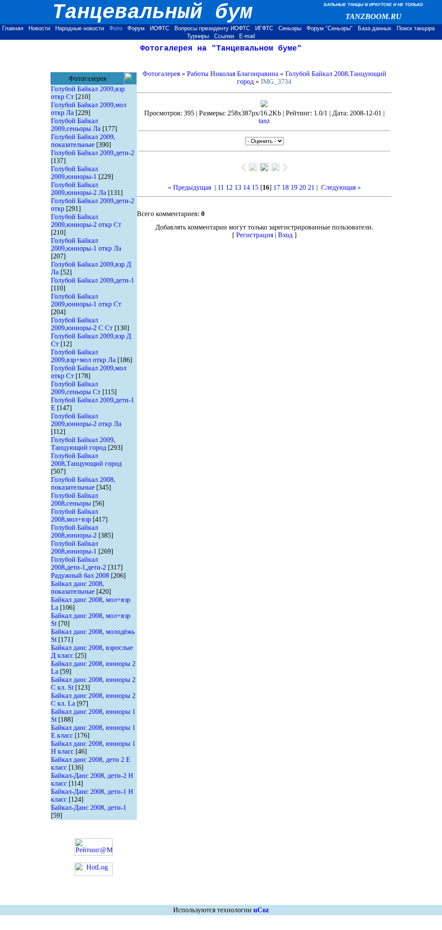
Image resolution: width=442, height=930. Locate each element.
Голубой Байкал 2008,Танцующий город (86, 459)
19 (293, 187)
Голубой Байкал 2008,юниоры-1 (74, 547)
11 (221, 187)
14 (246, 187)
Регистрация (254, 235)
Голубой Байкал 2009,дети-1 (92, 280)
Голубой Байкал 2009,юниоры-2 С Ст (82, 323)
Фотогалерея (161, 73)
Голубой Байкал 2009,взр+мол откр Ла (83, 355)
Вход (285, 235)
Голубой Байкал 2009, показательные (83, 140)
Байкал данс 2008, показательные (77, 587)
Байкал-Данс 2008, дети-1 (88, 807)
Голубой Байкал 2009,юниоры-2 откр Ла (86, 419)
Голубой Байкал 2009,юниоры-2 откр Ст (86, 220)
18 (285, 187)
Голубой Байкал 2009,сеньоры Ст (76, 387)
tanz (264, 120)
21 (311, 187)
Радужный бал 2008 (80, 575)
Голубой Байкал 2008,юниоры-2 (74, 531)
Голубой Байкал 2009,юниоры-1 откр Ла (86, 244)
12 (229, 187)
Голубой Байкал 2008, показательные (83, 483)
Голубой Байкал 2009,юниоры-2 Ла (78, 188)
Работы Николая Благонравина (232, 73)
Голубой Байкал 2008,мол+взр (74, 515)
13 (237, 187)
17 (276, 187)
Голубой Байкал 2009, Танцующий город (83, 443)
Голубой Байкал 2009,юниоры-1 (74, 172)
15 (255, 187)
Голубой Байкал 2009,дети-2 (92, 152)
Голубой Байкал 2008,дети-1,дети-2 (78, 563)
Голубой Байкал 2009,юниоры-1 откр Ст (86, 300)
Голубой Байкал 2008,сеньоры (74, 499)
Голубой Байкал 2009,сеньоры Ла (76, 124)
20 (302, 187)
